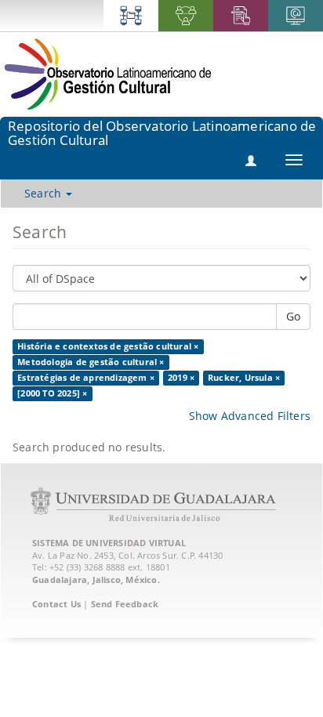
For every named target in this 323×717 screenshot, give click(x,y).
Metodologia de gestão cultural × (90, 362)
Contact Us (56, 604)
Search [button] (44, 193)
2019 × (181, 377)
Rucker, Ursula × (244, 377)
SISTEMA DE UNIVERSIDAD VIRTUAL (109, 543)
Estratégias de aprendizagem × (85, 377)
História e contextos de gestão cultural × (107, 346)
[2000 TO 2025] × (52, 393)
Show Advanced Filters (249, 415)
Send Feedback (125, 604)
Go (293, 316)
